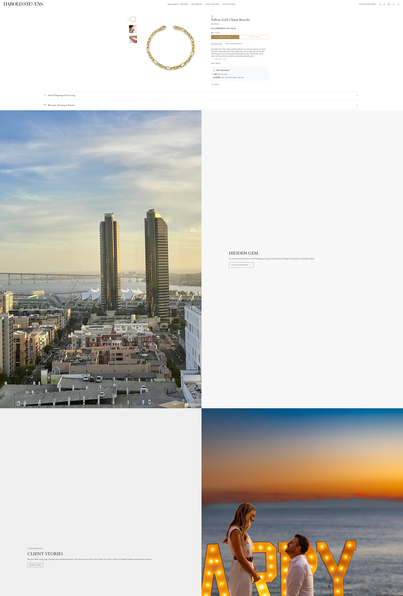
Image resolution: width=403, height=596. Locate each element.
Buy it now (255, 37)
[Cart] (398, 4)
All (212, 16)
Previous (139, 46)
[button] (178, 4)
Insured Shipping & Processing (61, 95)
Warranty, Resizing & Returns (61, 105)
